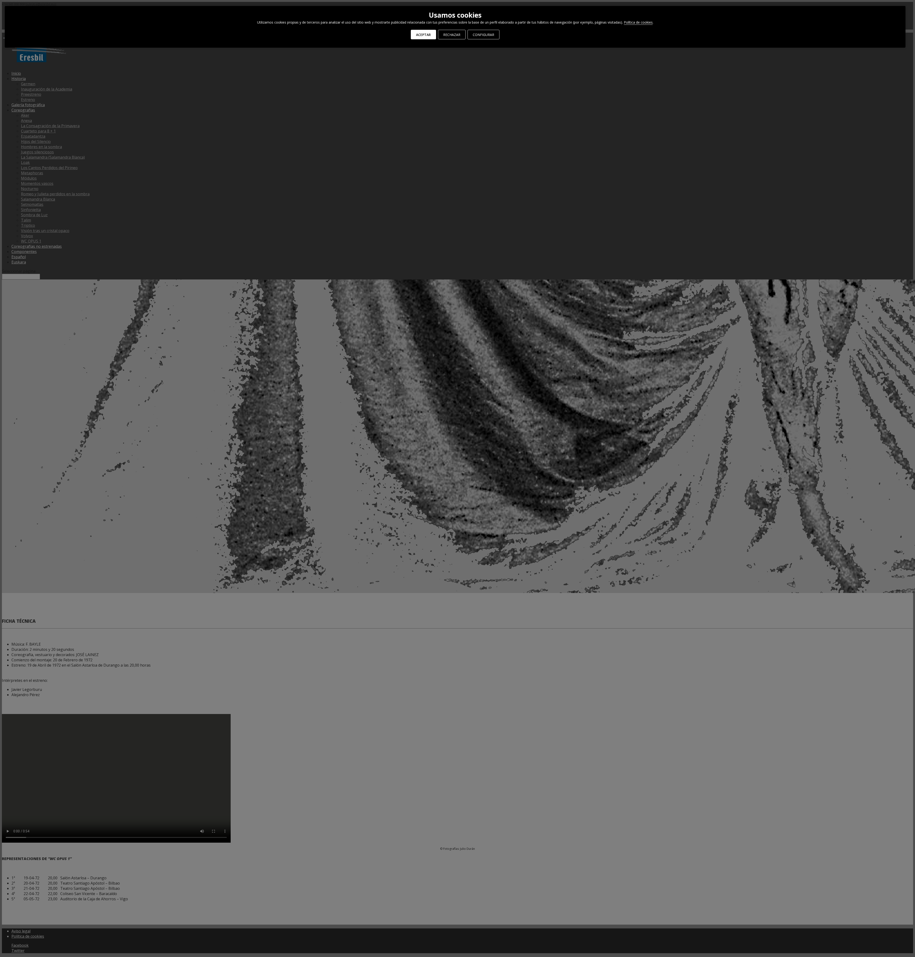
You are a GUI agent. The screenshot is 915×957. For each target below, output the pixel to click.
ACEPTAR (423, 34)
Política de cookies (638, 22)
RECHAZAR (451, 34)
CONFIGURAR (483, 34)
